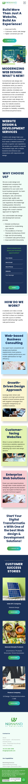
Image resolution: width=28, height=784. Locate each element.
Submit (14, 287)
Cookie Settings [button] (7, 780)
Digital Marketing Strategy (10, 764)
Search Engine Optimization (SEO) (12, 766)
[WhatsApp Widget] (24, 780)
